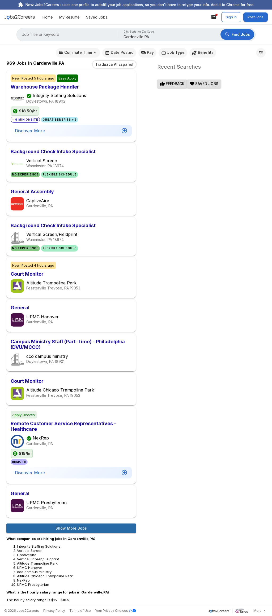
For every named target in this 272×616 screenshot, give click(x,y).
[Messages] (214, 17)
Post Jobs (256, 17)
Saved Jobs (96, 17)
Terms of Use (80, 611)
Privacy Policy (54, 611)
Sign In (231, 17)
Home (47, 17)
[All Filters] (261, 53)
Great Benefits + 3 (59, 119)
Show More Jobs (71, 528)
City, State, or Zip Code (139, 31)
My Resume (69, 17)
